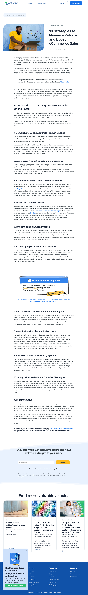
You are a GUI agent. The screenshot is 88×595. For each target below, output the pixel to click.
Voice (30, 574)
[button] (31, 3)
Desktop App (53, 585)
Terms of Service (75, 574)
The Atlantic (64, 82)
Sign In (62, 3)
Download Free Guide (15, 585)
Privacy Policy (21, 477)
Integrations (32, 585)
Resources (52, 577)
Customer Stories (54, 579)
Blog (7, 15)
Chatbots (32, 579)
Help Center (52, 571)
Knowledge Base (34, 582)
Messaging (32, 577)
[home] (11, 3)
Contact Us (52, 582)
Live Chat (32, 571)
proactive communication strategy (48, 211)
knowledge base (19, 189)
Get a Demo (76, 3)
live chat (33, 213)
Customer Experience (18, 15)
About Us (72, 571)
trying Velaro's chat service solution (61, 429)
